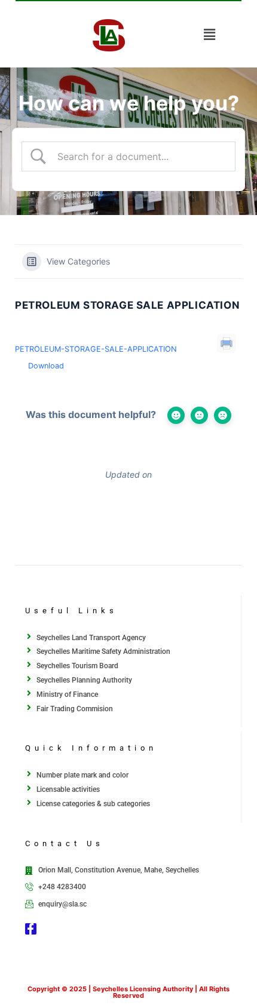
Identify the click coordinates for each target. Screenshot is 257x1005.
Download (46, 365)
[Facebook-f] (30, 929)
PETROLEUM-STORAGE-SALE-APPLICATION (96, 349)
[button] (209, 34)
